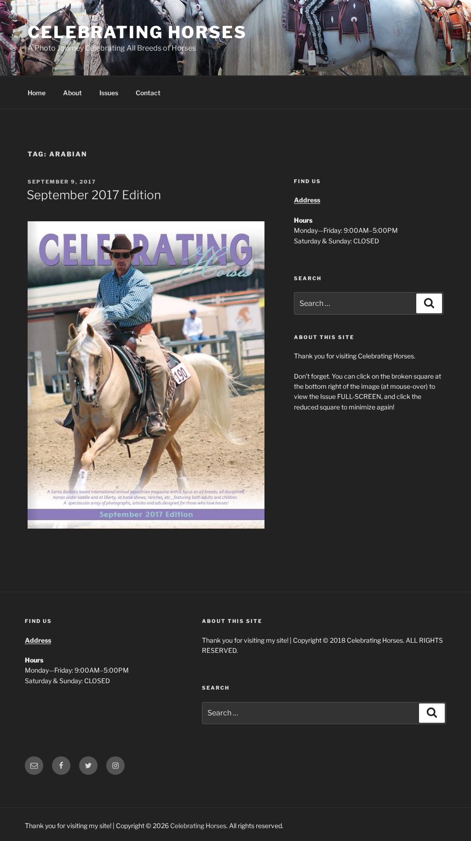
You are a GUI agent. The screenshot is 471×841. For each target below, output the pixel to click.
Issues (108, 93)
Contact (148, 93)
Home (37, 93)
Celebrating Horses (137, 32)
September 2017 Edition (94, 195)
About (72, 93)
